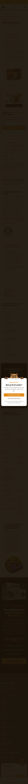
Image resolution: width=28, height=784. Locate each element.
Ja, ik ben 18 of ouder (14, 395)
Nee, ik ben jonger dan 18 (14, 398)
